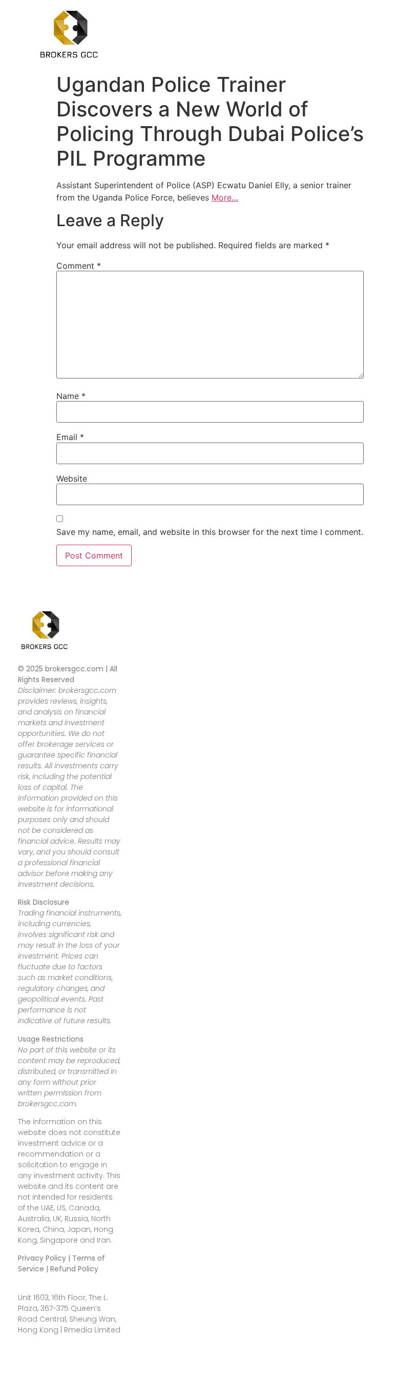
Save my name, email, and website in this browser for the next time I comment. (209, 532)
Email (70, 437)
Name (71, 396)
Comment (78, 266)
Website (71, 478)
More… (225, 197)
